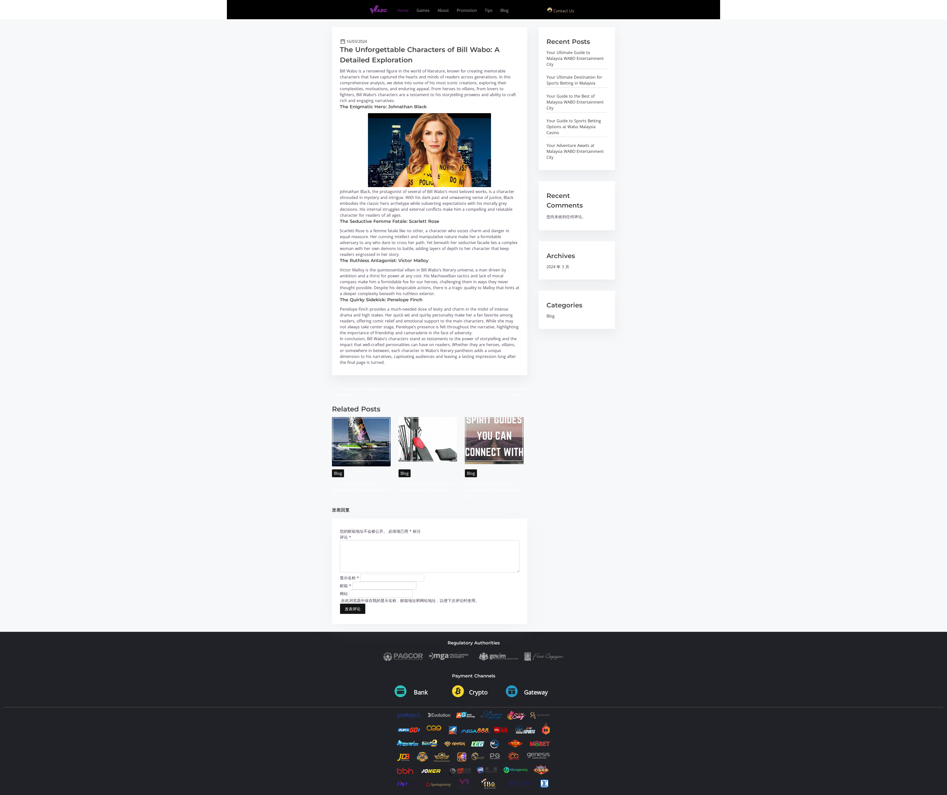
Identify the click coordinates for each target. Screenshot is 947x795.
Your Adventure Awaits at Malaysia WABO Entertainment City (575, 151)
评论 (345, 537)
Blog (338, 473)
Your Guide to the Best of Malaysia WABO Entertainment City (493, 490)
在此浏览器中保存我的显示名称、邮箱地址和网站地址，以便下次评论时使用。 (410, 600)
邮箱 (345, 585)
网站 (344, 593)
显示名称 (349, 577)
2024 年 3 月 (557, 266)
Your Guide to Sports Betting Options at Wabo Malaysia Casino (573, 126)
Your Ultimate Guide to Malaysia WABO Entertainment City (360, 490)
